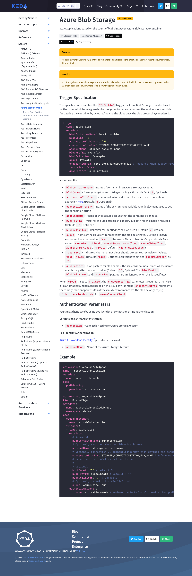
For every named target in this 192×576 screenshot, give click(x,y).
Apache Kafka (28, 57)
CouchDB (26, 160)
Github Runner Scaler (32, 202)
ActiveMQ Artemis (30, 53)
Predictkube (27, 322)
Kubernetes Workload (32, 258)
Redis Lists (26, 336)
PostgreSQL (27, 318)
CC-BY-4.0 (80, 550)
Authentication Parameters (36, 115)
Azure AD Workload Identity (75, 339)
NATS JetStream (29, 295)
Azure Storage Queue (32, 151)
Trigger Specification (32, 112)
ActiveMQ (26, 48)
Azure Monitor (28, 137)
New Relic (26, 304)
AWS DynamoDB (29, 84)
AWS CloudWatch (30, 79)
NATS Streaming (29, 299)
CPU (23, 165)
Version (65, 42)
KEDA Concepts (27, 24)
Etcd (23, 188)
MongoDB (26, 281)
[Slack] (174, 6)
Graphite (25, 240)
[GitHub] (167, 6)
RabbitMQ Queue (30, 332)
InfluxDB (25, 253)
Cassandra (26, 156)
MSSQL (24, 285)
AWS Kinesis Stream (31, 93)
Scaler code (115, 35)
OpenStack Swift (30, 313)
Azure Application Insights (35, 103)
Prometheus (27, 327)
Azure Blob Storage (31, 107)
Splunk (24, 396)
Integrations (26, 413)
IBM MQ (25, 249)
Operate (23, 30)
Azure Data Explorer (31, 123)
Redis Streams (28, 357)
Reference (24, 37)
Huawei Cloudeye (30, 244)
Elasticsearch (28, 183)
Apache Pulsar (28, 70)
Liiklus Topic (27, 262)
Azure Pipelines (29, 142)
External (25, 192)
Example (27, 118)
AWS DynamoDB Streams (34, 89)
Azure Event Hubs (30, 128)
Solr (23, 392)
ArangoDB (26, 75)
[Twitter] (160, 6)
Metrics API (27, 276)
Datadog (25, 174)
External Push (28, 197)
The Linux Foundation (33, 557)
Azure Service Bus (30, 146)
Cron (23, 170)
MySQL (24, 290)
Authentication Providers (27, 405)
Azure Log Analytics (31, 133)
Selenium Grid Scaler (32, 379)
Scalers (22, 43)
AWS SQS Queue (29, 98)
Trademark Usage (37, 560)
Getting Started (27, 18)
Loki (23, 267)
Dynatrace (26, 179)
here (80, 201)
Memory (25, 272)
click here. (73, 63)
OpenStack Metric (30, 309)
